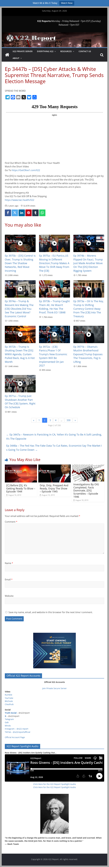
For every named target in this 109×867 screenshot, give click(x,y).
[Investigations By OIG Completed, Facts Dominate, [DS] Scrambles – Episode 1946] (88, 466)
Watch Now (67, 3)
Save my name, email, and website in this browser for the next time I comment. (51, 612)
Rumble (8, 694)
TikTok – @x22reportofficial (17, 732)
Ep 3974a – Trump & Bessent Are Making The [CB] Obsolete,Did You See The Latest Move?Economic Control (19, 308)
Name (9, 563)
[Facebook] (8, 212)
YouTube (9, 698)
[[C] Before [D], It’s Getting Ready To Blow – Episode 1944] (21, 466)
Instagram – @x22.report (16, 728)
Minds (8, 725)
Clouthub (9, 704)
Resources (66, 51)
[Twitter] (15, 212)
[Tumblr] (35, 212)
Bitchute (9, 701)
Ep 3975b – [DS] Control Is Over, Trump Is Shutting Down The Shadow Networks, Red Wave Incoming (20, 263)
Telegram (9, 719)
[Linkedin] (22, 212)
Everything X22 (45, 51)
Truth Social (10, 712)
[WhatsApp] (42, 212)
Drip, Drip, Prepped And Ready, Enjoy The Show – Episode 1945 (54, 488)
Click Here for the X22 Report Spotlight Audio (54, 784)
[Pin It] (28, 212)
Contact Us (85, 51)
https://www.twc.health (20, 200)
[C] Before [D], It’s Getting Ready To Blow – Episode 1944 (20, 488)
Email (8, 579)
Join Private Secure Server (54, 688)
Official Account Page (15, 737)
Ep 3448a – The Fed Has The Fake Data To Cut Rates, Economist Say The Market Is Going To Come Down (54, 447)
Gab (7, 722)
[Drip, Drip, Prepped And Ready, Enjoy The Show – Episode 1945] (54, 466)
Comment (11, 521)
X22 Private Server (23, 51)
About (16, 58)
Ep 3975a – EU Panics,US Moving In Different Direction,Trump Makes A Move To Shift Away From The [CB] (54, 263)
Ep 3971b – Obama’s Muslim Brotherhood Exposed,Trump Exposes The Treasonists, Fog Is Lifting (88, 354)
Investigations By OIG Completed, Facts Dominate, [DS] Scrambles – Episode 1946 (86, 490)
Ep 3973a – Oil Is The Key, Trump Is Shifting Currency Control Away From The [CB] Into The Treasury (88, 308)
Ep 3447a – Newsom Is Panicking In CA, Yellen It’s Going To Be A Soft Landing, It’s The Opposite (54, 436)
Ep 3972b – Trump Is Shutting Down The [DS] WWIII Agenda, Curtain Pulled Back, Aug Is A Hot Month (20, 354)
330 (68, 420)
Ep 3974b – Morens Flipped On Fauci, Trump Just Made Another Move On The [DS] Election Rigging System (88, 263)
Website (9, 595)
